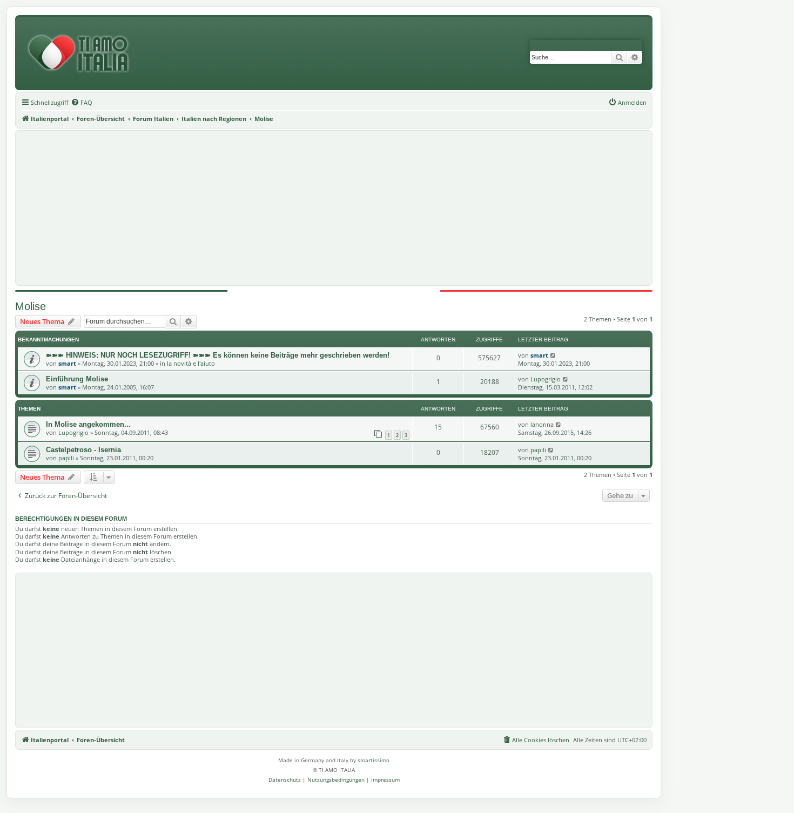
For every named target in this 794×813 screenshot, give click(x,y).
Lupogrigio (545, 379)
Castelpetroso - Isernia (83, 450)
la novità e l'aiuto (191, 363)
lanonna (542, 424)
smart (67, 363)
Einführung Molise (77, 379)
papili (66, 458)
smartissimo (373, 760)
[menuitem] (81, 102)
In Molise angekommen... (88, 424)
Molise (30, 306)
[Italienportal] (83, 54)
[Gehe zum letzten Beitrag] (553, 355)
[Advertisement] (334, 208)
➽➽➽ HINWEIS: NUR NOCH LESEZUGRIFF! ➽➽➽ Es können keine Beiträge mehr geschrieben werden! (217, 355)
